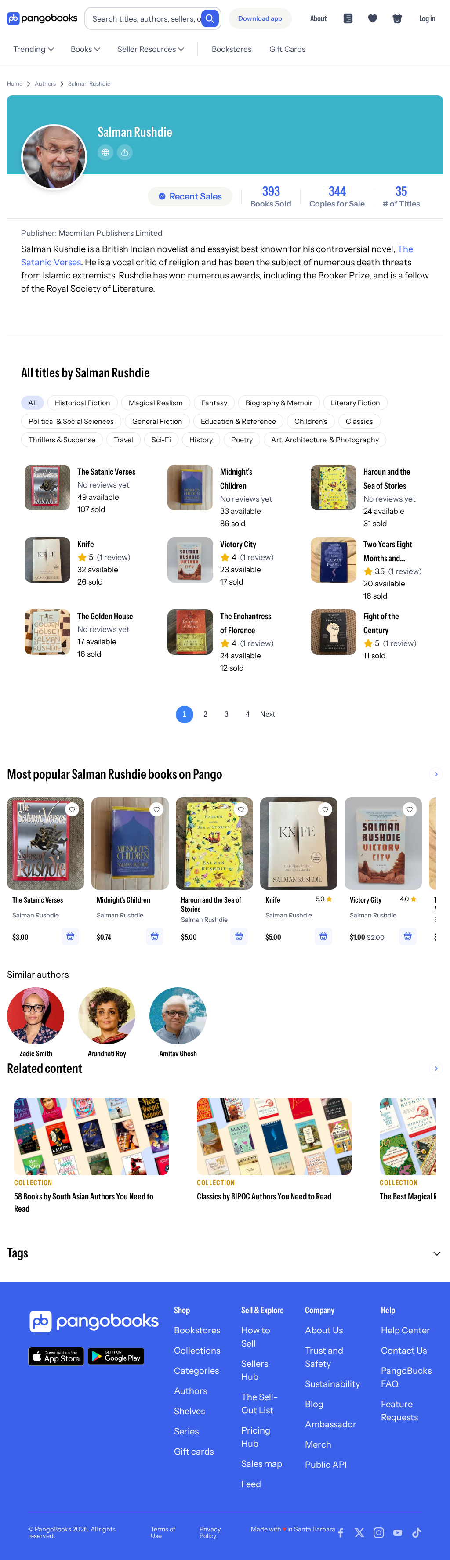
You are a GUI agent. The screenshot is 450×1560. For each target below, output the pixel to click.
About (318, 18)
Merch (318, 1444)
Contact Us (404, 1350)
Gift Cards (287, 49)
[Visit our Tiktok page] (416, 1533)
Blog (314, 1404)
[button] (225, 1253)
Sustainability (332, 1384)
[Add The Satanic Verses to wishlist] (72, 809)
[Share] (125, 152)
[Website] (105, 152)
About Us (324, 1330)
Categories (196, 1370)
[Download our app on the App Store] (56, 1356)
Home (14, 83)
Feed (251, 1484)
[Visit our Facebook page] (340, 1533)
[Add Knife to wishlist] (325, 809)
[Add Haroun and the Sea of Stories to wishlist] (241, 809)
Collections (197, 1350)
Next (267, 714)
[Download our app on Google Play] (116, 1356)
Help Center (405, 1330)
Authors (45, 83)
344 (337, 191)
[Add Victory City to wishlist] (410, 809)
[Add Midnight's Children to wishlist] (156, 809)
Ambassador (330, 1424)
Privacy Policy (210, 1532)
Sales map (261, 1464)
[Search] (210, 18)
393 (271, 191)
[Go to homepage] (42, 18)
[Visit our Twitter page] (359, 1533)
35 (401, 191)
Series (186, 1431)
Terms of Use (163, 1532)
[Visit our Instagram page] (379, 1533)
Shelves (189, 1411)
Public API (326, 1464)
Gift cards (194, 1451)
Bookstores (231, 49)
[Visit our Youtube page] (397, 1533)
